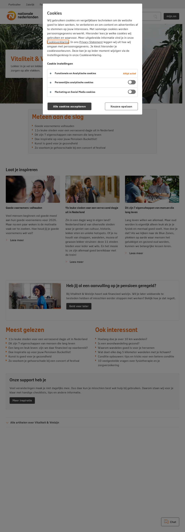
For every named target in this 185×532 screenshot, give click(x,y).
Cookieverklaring (58, 42)
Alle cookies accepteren (69, 106)
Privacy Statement (91, 42)
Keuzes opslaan (121, 106)
